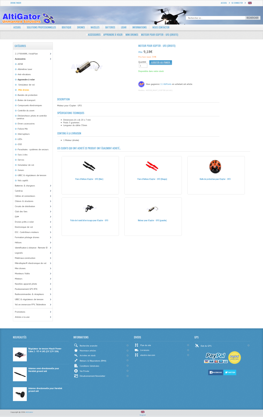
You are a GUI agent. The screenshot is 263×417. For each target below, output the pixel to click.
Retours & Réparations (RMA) (93, 360)
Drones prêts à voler (24, 221)
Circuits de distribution (25, 206)
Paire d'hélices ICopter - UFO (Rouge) (152, 178)
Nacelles (95, 27)
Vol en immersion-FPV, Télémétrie (30, 304)
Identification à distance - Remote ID (31, 247)
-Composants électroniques (29, 105)
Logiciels (19, 252)
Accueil (224, 3)
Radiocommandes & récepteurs (29, 294)
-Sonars (20, 170)
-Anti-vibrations (24, 74)
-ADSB (20, 64)
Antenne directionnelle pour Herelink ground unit (45, 389)
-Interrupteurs (23, 134)
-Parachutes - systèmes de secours (33, 149)
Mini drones (20, 268)
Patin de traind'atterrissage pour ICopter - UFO (89, 220)
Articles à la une (22, 317)
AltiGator (29, 412)
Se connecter (237, 3)
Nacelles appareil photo (26, 283)
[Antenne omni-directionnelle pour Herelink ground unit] (20, 380)
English (143, 415)
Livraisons (144, 350)
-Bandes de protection (27, 95)
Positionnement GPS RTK (26, 289)
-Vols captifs (22, 180)
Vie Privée (84, 371)
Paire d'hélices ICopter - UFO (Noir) (89, 178)
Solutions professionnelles (41, 27)
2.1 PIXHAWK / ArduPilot (26, 53)
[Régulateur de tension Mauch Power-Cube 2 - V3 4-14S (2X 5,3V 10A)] (20, 360)
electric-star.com (147, 355)
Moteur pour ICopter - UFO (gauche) (152, 220)
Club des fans (21, 211)
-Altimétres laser (24, 69)
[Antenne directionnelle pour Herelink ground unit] (20, 400)
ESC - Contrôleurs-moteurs (27, 232)
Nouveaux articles (88, 350)
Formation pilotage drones (27, 237)
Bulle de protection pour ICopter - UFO (215, 178)
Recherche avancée (88, 345)
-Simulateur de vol (26, 84)
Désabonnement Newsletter (92, 376)
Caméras (19, 190)
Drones (81, 27)
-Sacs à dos (22, 154)
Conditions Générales (89, 366)
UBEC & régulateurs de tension (29, 299)
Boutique (66, 27)
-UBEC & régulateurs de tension (31, 175)
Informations (139, 27)
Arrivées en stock (87, 355)
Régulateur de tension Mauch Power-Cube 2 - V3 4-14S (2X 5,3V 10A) (45, 350)
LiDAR (123, 27)
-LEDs (19, 139)
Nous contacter (161, 27)
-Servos (20, 159)
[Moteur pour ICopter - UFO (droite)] (96, 64)
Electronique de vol (24, 227)
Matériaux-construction (25, 258)
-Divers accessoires (26, 123)
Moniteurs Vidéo (22, 273)
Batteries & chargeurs (25, 185)
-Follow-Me (22, 128)
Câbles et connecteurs (25, 196)
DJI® (17, 216)
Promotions (20, 311)
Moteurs (18, 278)
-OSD (19, 144)
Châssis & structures (24, 201)
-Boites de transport (26, 100)
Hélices (18, 242)
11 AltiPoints (166, 84)
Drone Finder (16, 3)
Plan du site (145, 345)
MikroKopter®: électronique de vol (30, 263)
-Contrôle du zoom (25, 110)
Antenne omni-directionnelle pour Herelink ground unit (43, 369)
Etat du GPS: (206, 345)
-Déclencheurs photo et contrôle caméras (32, 117)
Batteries (110, 27)
